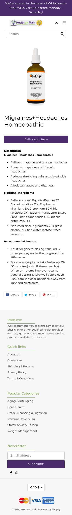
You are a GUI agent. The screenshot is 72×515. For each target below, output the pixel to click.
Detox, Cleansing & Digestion (27, 413)
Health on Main (28, 509)
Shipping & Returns (20, 366)
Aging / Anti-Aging (20, 401)
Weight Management (22, 431)
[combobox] (36, 34)
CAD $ (34, 487)
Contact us (14, 360)
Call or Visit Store (36, 139)
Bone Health (16, 407)
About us (13, 354)
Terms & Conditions (20, 378)
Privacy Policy (16, 372)
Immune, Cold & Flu (21, 419)
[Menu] (63, 22)
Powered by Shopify (49, 509)
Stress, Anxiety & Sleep (22, 425)
